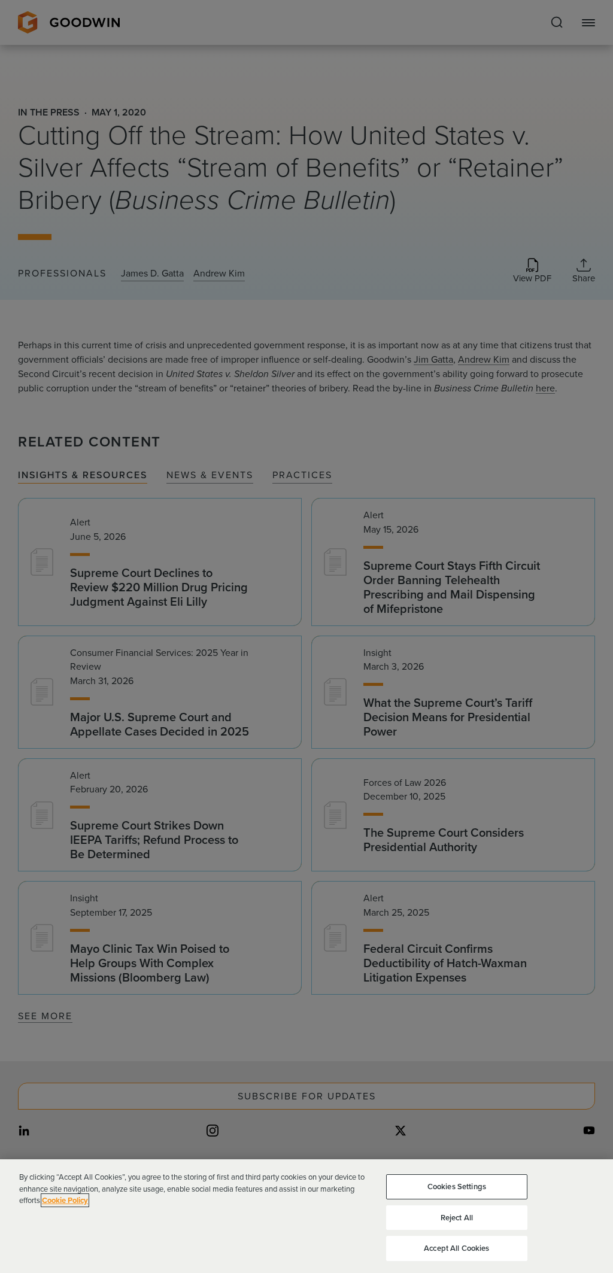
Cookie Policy (65, 1200)
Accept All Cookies (456, 1248)
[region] (306, 1216)
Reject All (457, 1217)
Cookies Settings (456, 1186)
